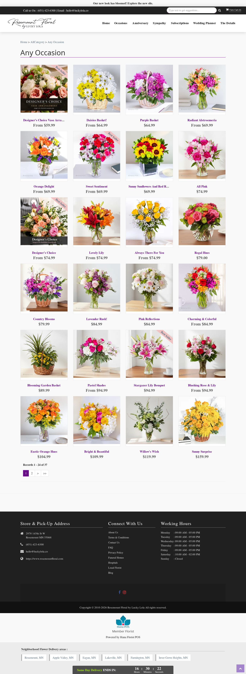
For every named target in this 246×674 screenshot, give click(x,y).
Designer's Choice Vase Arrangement (48, 120)
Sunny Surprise (202, 451)
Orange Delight (44, 186)
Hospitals (113, 562)
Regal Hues (202, 252)
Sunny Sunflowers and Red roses (150, 186)
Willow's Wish (149, 451)
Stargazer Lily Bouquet (149, 385)
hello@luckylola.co (37, 551)
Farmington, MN (140, 657)
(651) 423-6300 (35, 544)
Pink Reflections (149, 319)
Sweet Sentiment (97, 186)
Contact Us (113, 542)
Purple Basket (149, 120)
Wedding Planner (204, 23)
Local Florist (114, 567)
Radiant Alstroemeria (202, 120)
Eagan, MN (89, 657)
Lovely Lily (96, 252)
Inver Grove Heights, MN (173, 657)
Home (106, 23)
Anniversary (140, 23)
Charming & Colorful (202, 319)
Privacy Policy (115, 552)
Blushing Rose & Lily (202, 385)
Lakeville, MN (113, 657)
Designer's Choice (44, 252)
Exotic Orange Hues (44, 451)
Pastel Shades (97, 385)
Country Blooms (44, 319)
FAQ (110, 547)
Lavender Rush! (96, 319)
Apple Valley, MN (63, 657)
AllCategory (37, 42)
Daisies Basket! (97, 120)
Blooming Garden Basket (44, 385)
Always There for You (149, 252)
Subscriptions (180, 23)
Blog (110, 572)
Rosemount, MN (34, 657)
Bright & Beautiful (96, 451)
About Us (113, 532)
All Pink (202, 186)
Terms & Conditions (118, 537)
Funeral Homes (116, 557)
